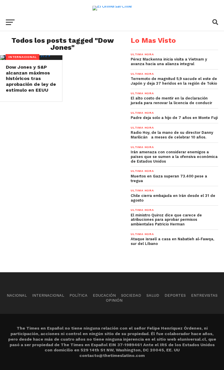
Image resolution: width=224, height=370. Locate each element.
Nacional (17, 295)
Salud (152, 295)
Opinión (114, 300)
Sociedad (131, 295)
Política (78, 295)
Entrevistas (204, 295)
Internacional (48, 295)
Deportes (175, 295)
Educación (104, 295)
